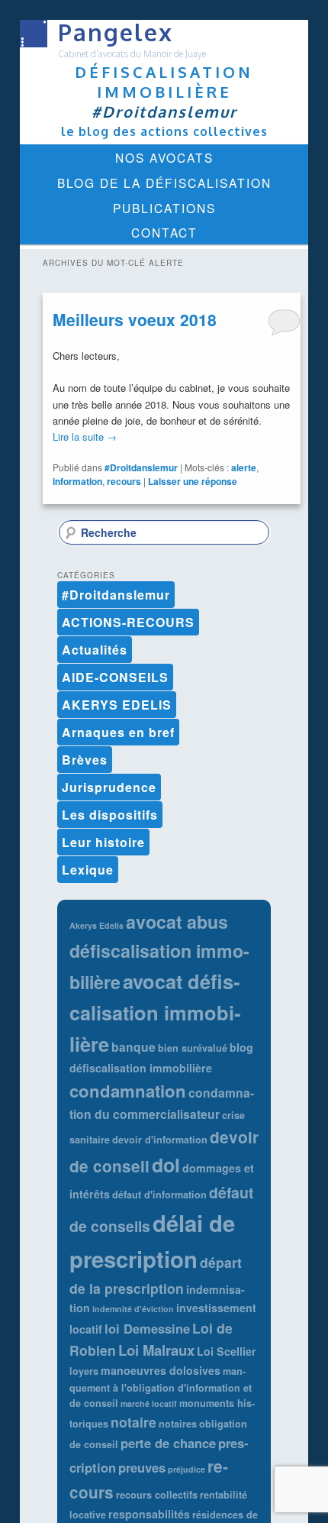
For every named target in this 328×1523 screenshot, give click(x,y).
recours (124, 481)
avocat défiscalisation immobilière (154, 1012)
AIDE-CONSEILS (115, 677)
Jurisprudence (109, 787)
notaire (133, 1421)
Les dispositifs (110, 814)
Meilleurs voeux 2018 (135, 319)
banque (133, 1047)
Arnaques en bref (118, 732)
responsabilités (149, 1513)
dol (166, 1165)
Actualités (94, 649)
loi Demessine (147, 1328)
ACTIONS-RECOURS (128, 622)
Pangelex (115, 32)
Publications (164, 207)
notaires (178, 1424)
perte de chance (168, 1443)
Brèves (85, 759)
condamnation (127, 1090)
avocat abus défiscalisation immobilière (159, 951)
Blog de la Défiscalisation (164, 182)
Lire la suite (85, 436)
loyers (83, 1371)
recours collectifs (157, 1495)
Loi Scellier (226, 1351)
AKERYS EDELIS (117, 704)
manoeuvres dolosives (160, 1370)
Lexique (88, 869)
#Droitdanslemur (141, 467)
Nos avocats (164, 157)
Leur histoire (103, 842)
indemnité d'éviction (133, 1308)
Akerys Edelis (96, 925)
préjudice (186, 1469)
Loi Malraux (156, 1350)
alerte (243, 467)
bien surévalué (192, 1048)
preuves (142, 1467)
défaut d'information (159, 1194)
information (77, 481)
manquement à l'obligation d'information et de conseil (160, 1387)
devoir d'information (159, 1139)
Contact (164, 232)
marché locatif (149, 1403)
